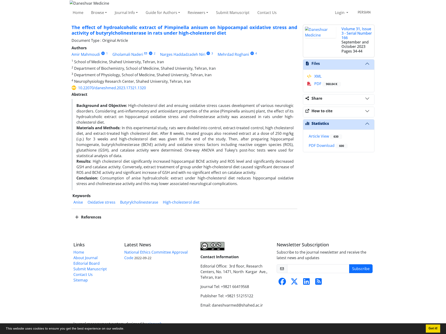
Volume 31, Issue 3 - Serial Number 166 (356, 33)
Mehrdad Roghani (233, 54)
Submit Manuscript (232, 12)
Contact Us (267, 12)
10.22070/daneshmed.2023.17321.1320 (112, 87)
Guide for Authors (161, 12)
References (90, 217)
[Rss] (318, 282)
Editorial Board (86, 263)
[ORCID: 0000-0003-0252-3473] (150, 53)
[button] (126, 329)
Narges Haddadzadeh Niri (182, 54)
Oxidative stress (101, 202)
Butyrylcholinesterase (139, 202)
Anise (78, 202)
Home (78, 12)
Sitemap (80, 280)
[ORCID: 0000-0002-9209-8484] (252, 53)
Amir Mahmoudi (86, 54)
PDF (325, 83)
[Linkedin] (306, 282)
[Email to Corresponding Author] (146, 53)
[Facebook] (282, 282)
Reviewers (196, 12)
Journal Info (125, 12)
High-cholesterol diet (181, 202)
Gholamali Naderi (127, 54)
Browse (97, 12)
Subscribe (361, 268)
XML (317, 76)
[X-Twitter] (294, 282)
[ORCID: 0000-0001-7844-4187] (103, 53)
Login (340, 12)
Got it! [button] (433, 328)
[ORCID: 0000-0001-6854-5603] (208, 53)
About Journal (85, 257)
